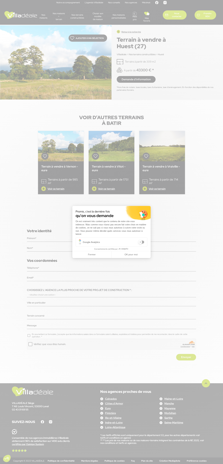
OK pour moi (131, 254)
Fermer (92, 254)
